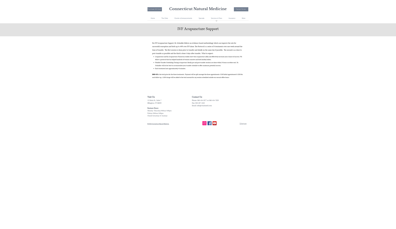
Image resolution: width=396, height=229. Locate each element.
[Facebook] (209, 123)
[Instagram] (204, 123)
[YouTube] (215, 123)
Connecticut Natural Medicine (198, 9)
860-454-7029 (214, 100)
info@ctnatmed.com (204, 105)
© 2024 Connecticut (153, 124)
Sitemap (243, 124)
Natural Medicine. (164, 124)
